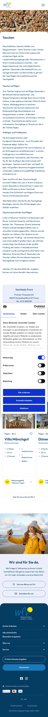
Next (30, 417)
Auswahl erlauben (24, 400)
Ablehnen (24, 408)
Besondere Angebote (11, 636)
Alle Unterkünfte (10, 632)
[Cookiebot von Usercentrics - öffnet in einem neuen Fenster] (34, 306)
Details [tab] (23, 314)
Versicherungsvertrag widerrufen (24, 710)
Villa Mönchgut (16, 439)
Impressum (32, 705)
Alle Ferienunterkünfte (23, 497)
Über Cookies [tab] (39, 314)
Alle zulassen (24, 392)
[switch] (41, 365)
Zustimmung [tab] (8, 314)
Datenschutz (16, 705)
